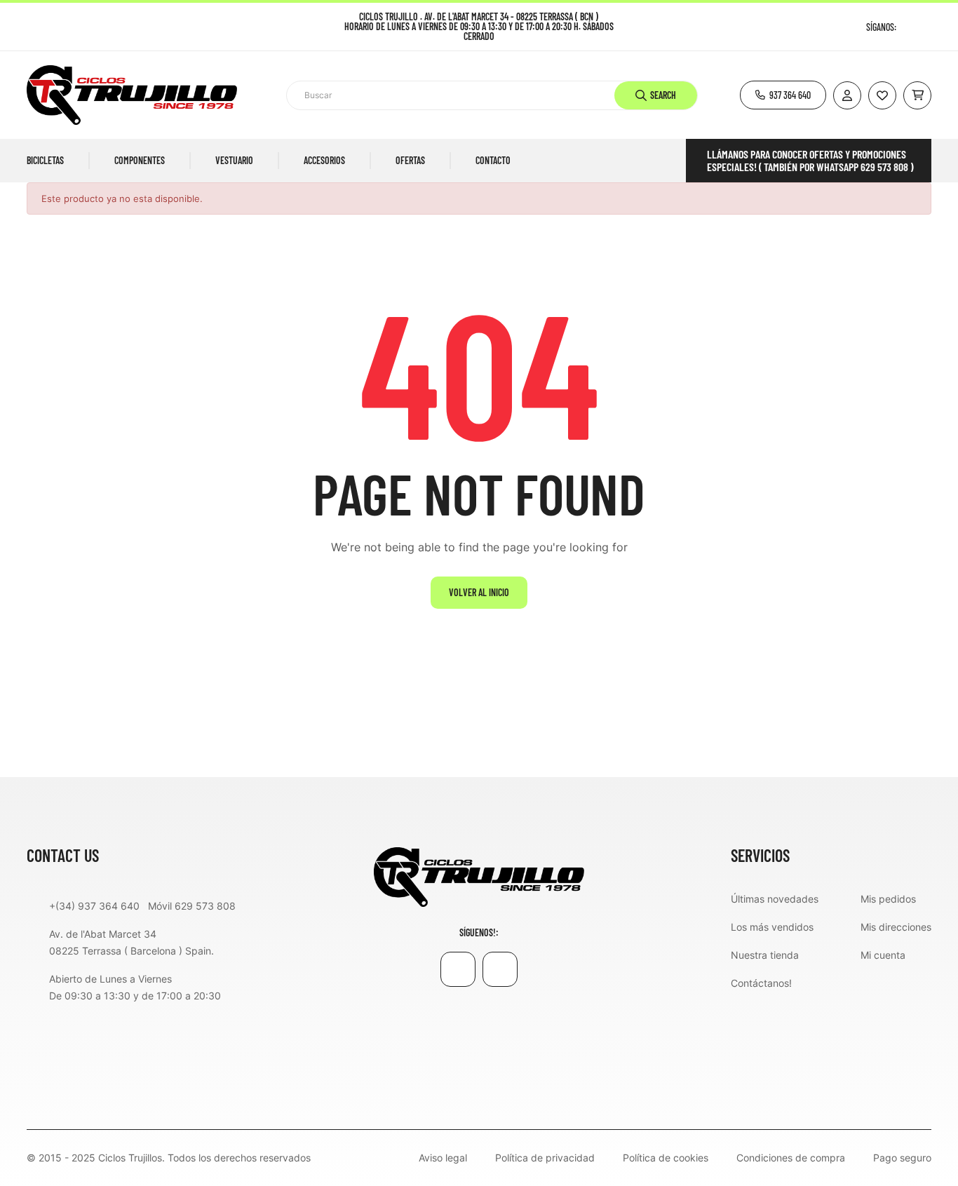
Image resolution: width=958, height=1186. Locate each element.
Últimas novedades (774, 899)
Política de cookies (665, 1158)
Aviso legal (443, 1158)
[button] (783, 95)
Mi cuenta (883, 955)
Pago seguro (902, 1158)
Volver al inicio (479, 592)
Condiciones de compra (790, 1158)
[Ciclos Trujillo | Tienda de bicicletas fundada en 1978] (479, 876)
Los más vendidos (772, 927)
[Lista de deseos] (882, 95)
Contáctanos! (761, 983)
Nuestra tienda (765, 955)
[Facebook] (908, 27)
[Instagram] (926, 27)
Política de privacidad (545, 1158)
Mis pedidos (888, 899)
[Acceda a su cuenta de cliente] (847, 95)
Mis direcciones (896, 927)
